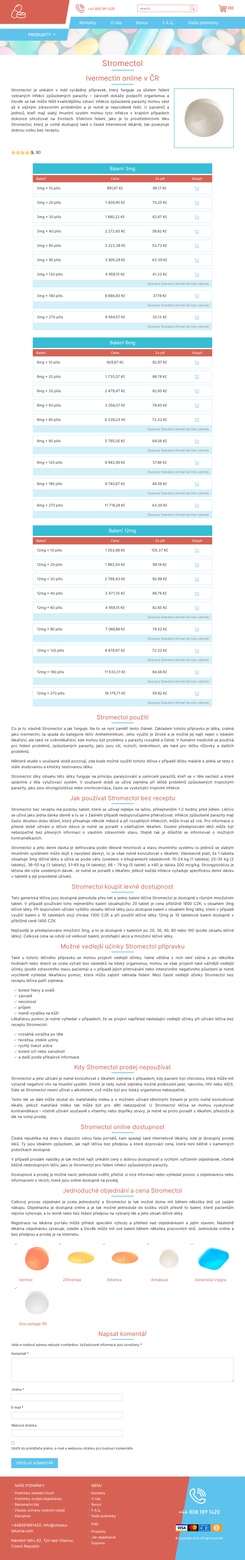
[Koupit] (196, 188)
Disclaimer (23, 1516)
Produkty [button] (40, 34)
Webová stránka (24, 1425)
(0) (230, 8)
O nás (116, 22)
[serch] (192, 7)
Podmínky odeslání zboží (34, 1493)
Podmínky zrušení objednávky (38, 1499)
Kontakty (87, 22)
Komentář (20, 1353)
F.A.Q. (168, 22)
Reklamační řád (27, 1504)
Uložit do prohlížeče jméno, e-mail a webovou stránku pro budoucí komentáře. (72, 1448)
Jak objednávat (103, 1537)
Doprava (98, 1543)
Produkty (98, 1531)
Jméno (17, 1389)
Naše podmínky (203, 22)
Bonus (142, 22)
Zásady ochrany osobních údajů (40, 1510)
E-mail (17, 1407)
